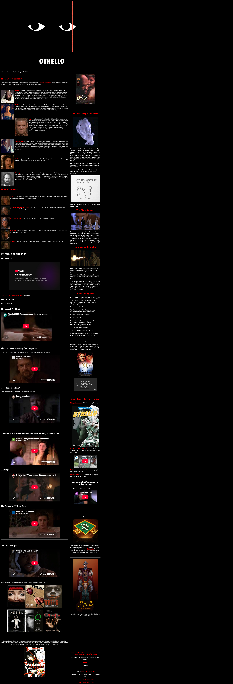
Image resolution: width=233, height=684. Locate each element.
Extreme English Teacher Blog (85, 679)
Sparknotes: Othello (76, 474)
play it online (90, 549)
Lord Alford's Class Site (88, 671)
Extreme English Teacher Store (85, 682)
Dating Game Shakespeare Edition (13, 295)
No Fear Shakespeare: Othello (79, 470)
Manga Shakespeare (76, 403)
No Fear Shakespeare (44, 82)
